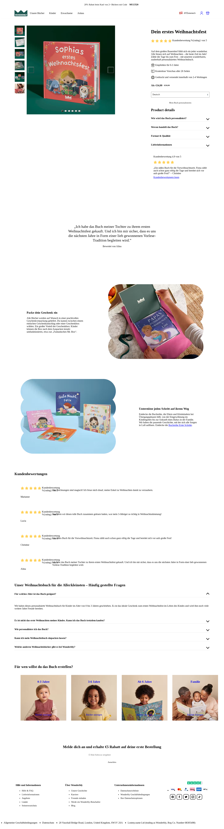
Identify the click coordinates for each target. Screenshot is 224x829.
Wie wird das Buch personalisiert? (169, 118)
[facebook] (179, 797)
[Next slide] (111, 70)
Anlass (80, 13)
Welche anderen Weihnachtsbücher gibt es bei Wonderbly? (44, 647)
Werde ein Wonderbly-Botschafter (85, 802)
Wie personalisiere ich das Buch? (31, 629)
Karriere (74, 794)
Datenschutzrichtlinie (130, 791)
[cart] (208, 13)
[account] (201, 13)
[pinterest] (172, 797)
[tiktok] (199, 797)
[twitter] (186, 797)
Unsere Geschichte (79, 791)
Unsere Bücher (37, 13)
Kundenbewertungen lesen (166, 177)
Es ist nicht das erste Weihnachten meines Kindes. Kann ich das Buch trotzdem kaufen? (59, 620)
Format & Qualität (160, 136)
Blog (73, 806)
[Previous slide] (31, 70)
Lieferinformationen (161, 144)
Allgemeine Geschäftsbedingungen (20, 822)
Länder (25, 802)
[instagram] (193, 797)
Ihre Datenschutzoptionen (131, 798)
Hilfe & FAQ (27, 791)
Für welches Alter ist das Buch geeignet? (35, 594)
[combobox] (187, 13)
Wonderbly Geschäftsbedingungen (135, 794)
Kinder (52, 13)
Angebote (26, 798)
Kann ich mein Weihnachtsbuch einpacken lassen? (40, 638)
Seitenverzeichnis (29, 806)
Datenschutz (48, 822)
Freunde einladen (78, 798)
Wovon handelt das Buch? (164, 127)
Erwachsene (67, 13)
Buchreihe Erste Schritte (180, 425)
